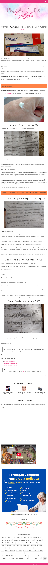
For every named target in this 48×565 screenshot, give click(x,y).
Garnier (3, 545)
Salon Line (18, 555)
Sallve (12, 555)
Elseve (23, 542)
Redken (27, 553)
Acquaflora (23, 537)
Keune (3, 548)
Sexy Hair (4, 558)
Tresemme (21, 558)
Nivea (41, 550)
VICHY (31, 558)
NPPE (30, 550)
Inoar (14, 545)
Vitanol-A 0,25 (9, 93)
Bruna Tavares (39, 540)
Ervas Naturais (33, 542)
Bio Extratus (22, 540)
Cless (13, 542)
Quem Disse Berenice (16, 553)
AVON (18, 537)
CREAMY (4, 542)
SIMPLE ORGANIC (6, 555)
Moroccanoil (19, 550)
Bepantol (16, 540)
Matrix (6, 550)
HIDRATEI (9, 545)
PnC (23, 371)
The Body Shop (14, 558)
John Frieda (19, 545)
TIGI (9, 558)
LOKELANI (19, 548)
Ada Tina (30, 537)
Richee (36, 553)
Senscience (40, 555)
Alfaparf (35, 537)
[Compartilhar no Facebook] (41, 375)
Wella (40, 558)
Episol (27, 542)
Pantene (8, 553)
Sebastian (31, 555)
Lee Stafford (30, 548)
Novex (3, 553)
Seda (36, 555)
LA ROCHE (13, 548)
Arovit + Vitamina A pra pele (10, 365)
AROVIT (9, 537)
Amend (39, 537)
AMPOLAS (4, 537)
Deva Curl (18, 542)
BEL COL (4, 540)
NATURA (25, 550)
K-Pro (28, 545)
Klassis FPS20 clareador (9, 361)
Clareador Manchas (9, 378)
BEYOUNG (9, 540)
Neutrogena (35, 550)
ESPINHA (15, 378)
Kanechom (33, 545)
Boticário (28, 540)
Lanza (24, 548)
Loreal (39, 548)
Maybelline (12, 550)
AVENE (14, 537)
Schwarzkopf (24, 555)
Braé (33, 540)
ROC (23, 553)
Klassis (7, 548)
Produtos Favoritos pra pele (10, 363)
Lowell (43, 548)
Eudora (40, 542)
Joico (24, 545)
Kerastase (39, 545)
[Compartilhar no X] (43, 375)
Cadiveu (9, 542)
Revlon (31, 553)
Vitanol (19, 378)
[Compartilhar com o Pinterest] (46, 375)
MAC (3, 550)
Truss (27, 558)
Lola (36, 548)
